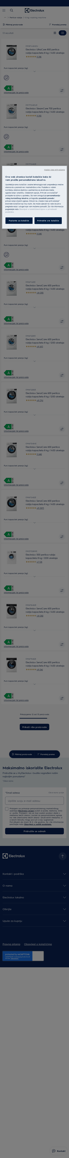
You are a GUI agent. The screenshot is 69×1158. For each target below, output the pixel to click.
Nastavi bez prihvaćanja (54, 169)
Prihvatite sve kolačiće (48, 220)
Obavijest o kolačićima (29, 209)
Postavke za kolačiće (19, 220)
